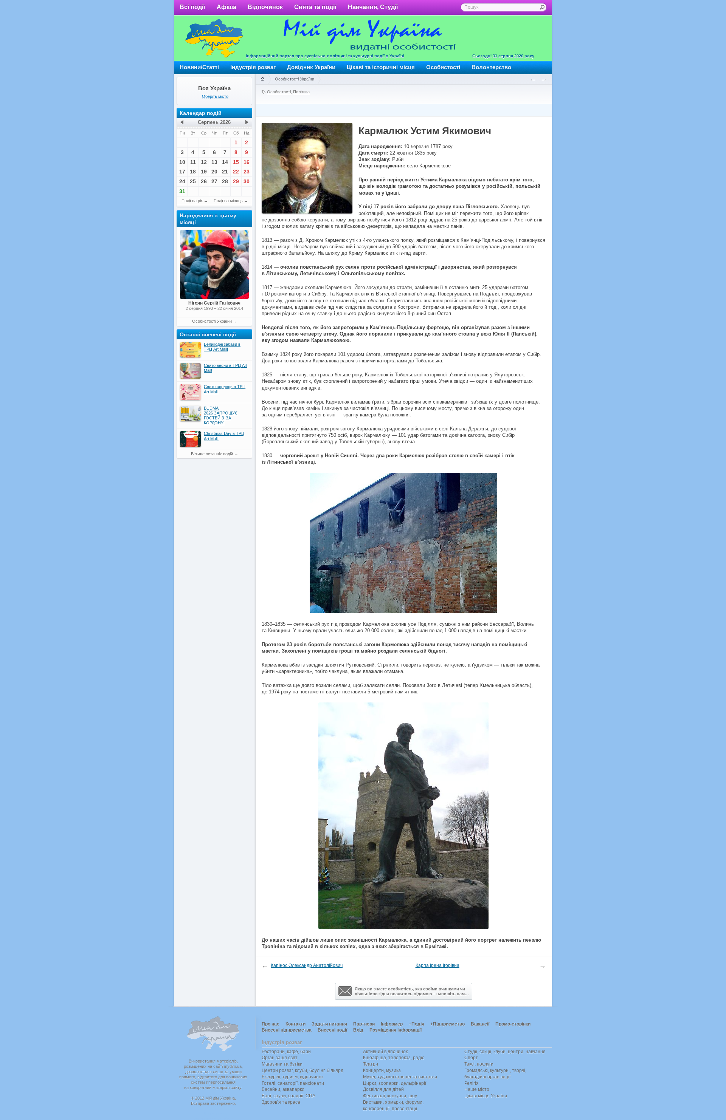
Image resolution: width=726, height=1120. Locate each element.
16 (247, 162)
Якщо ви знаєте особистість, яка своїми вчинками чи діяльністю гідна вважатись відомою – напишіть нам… (412, 991)
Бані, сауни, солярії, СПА (288, 1095)
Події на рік (192, 200)
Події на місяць (228, 200)
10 (182, 162)
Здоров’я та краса (281, 1102)
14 (225, 162)
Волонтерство (491, 67)
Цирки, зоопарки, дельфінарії (394, 1083)
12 (204, 162)
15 (236, 162)
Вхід (358, 1030)
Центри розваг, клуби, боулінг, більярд (302, 1070)
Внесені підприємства (287, 1030)
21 (225, 172)
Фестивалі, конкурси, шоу (390, 1095)
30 (247, 181)
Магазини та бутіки (282, 1064)
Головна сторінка (262, 79)
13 (214, 162)
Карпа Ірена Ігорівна (437, 965)
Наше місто (476, 1089)
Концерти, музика (382, 1070)
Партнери (364, 1024)
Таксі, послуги (478, 1064)
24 (182, 181)
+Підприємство (447, 1024)
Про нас (270, 1024)
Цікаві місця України (485, 1095)
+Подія (416, 1024)
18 (193, 172)
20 (214, 172)
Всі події (192, 7)
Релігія (471, 1083)
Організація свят (280, 1057)
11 (193, 162)
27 (214, 181)
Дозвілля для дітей (383, 1089)
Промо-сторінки (513, 1024)
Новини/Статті (199, 67)
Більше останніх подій (212, 454)
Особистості (443, 67)
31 (182, 191)
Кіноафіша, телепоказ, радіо (394, 1057)
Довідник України (311, 67)
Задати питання (329, 1024)
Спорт (471, 1057)
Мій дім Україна (214, 38)
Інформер (392, 1024)
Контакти (295, 1024)
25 (193, 181)
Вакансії (480, 1024)
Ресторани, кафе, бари (286, 1051)
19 (204, 172)
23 (247, 172)
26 (204, 181)
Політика (301, 92)
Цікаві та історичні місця (381, 67)
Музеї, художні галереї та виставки (400, 1077)
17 (182, 172)
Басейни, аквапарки (283, 1089)
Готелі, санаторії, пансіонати (293, 1083)
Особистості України (212, 321)
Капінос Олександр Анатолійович (307, 965)
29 (236, 181)
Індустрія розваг (253, 67)
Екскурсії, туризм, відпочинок (292, 1077)
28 (225, 181)
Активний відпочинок (385, 1051)
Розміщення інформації (395, 1030)
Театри (370, 1064)
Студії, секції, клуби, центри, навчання (505, 1051)
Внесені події (332, 1030)
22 (236, 172)
